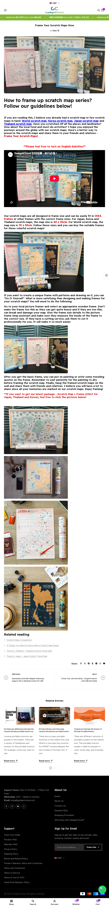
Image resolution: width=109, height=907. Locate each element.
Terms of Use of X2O (14, 877)
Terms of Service (12, 873)
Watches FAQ (10, 844)
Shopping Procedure (64, 815)
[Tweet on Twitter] (85, 663)
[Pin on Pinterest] (89, 663)
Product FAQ (10, 839)
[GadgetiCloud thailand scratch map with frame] (54, 599)
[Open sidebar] (106, 275)
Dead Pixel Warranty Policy (17, 882)
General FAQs (61, 810)
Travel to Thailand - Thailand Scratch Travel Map (29, 651)
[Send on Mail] (104, 663)
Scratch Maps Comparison (19, 640)
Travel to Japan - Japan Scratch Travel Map (27, 656)
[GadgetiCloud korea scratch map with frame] (54, 477)
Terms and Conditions (14, 868)
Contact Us (60, 805)
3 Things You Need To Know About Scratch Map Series (33, 645)
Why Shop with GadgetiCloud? (69, 820)
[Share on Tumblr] (92, 663)
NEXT (94, 674)
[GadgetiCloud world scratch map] (54, 430)
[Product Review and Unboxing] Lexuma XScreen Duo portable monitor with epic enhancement (54, 731)
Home (57, 796)
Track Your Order (12, 835)
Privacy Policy (10, 849)
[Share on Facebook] (81, 663)
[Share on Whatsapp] (100, 663)
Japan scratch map (86, 120)
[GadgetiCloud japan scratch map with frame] (54, 533)
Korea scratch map (60, 120)
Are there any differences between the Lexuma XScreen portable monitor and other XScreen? (19, 731)
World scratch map (34, 120)
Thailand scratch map (18, 123)
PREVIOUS (16, 674)
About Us (59, 801)
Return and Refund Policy (16, 858)
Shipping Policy (11, 854)
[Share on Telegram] (96, 663)
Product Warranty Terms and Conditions (23, 863)
